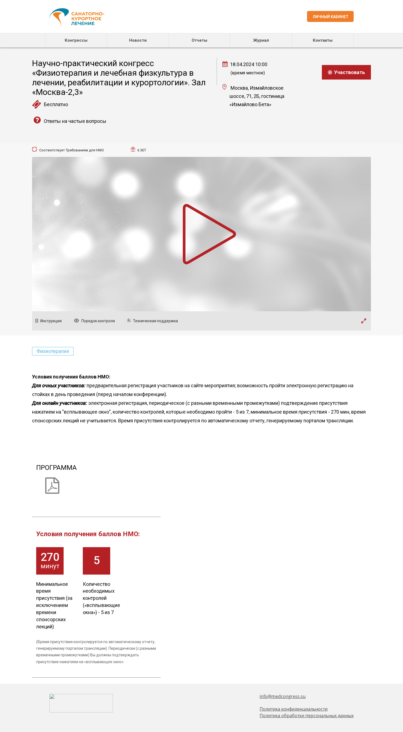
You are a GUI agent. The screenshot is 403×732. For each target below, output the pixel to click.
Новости (138, 40)
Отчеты (199, 40)
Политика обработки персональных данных (307, 716)
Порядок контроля (98, 321)
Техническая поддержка (155, 321)
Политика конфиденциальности (294, 709)
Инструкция (50, 321)
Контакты (323, 40)
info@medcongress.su (283, 696)
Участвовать (348, 72)
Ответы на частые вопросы (74, 121)
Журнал (261, 40)
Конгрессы (76, 40)
